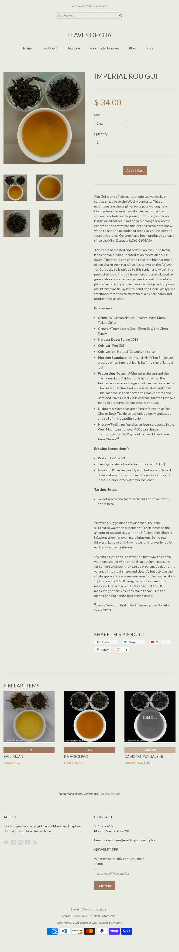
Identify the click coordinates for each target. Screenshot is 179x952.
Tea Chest (49, 48)
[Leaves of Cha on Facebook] (13, 842)
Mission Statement (102, 915)
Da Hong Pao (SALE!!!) (143, 756)
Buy (29, 750)
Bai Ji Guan (13, 756)
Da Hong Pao (76, 756)
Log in (75, 909)
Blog (132, 48)
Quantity (100, 134)
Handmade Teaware (104, 48)
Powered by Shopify (109, 922)
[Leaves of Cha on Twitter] (6, 842)
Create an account (94, 909)
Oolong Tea (91, 793)
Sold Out (149, 750)
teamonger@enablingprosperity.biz (129, 840)
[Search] (120, 15)
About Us (80, 915)
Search (66, 915)
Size (97, 114)
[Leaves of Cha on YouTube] (28, 842)
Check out (100, 5)
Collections (75, 793)
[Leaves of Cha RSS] (35, 842)
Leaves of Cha (89, 35)
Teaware (73, 48)
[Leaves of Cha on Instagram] (20, 842)
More (150, 48)
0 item (81, 5)
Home (27, 48)
